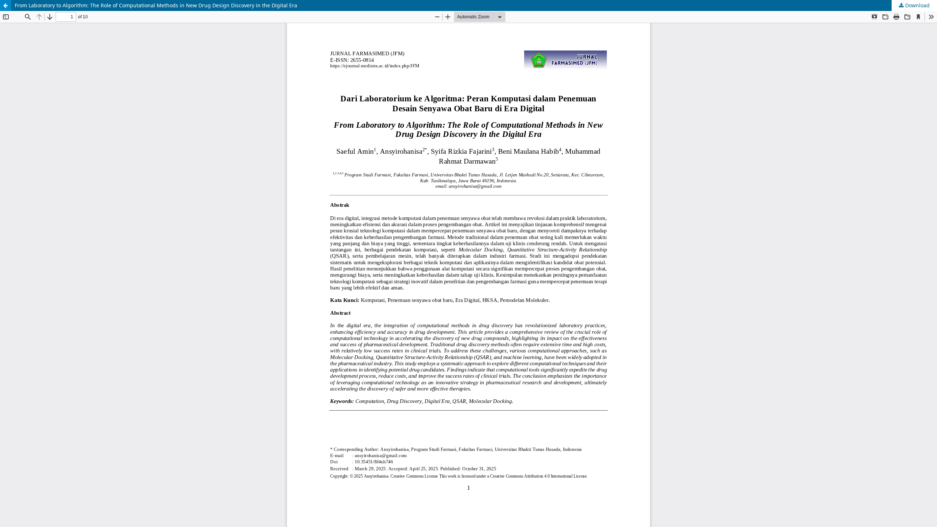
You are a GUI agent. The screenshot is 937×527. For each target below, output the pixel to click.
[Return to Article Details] (5, 5)
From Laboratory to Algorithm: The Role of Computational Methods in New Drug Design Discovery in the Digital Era (156, 5)
